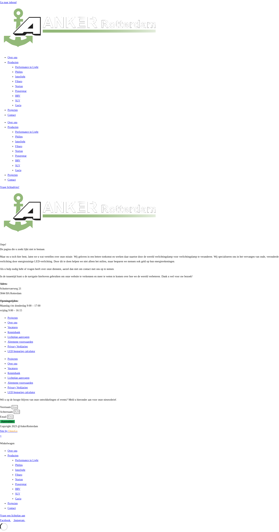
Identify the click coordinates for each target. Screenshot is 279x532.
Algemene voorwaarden (20, 341)
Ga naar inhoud (8, 2)
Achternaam (7, 411)
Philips (19, 71)
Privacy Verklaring (18, 346)
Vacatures (13, 327)
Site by (8, 431)
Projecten (13, 110)
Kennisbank (14, 332)
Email (3, 416)
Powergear (21, 91)
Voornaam (6, 407)
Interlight (20, 76)
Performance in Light (26, 67)
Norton (19, 86)
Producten (13, 62)
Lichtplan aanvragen (18, 337)
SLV (17, 100)
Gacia (18, 105)
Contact (12, 115)
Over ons (12, 57)
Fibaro (18, 81)
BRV (17, 95)
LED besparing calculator (21, 351)
